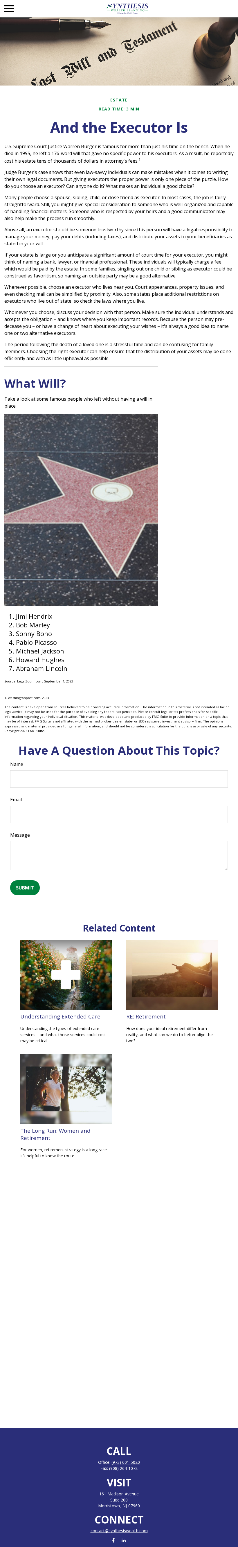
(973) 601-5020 (125, 1462)
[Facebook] (113, 1540)
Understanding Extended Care (60, 1016)
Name (16, 764)
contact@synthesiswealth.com (119, 1530)
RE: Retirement (146, 1016)
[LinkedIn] (123, 1540)
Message (20, 835)
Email (16, 799)
